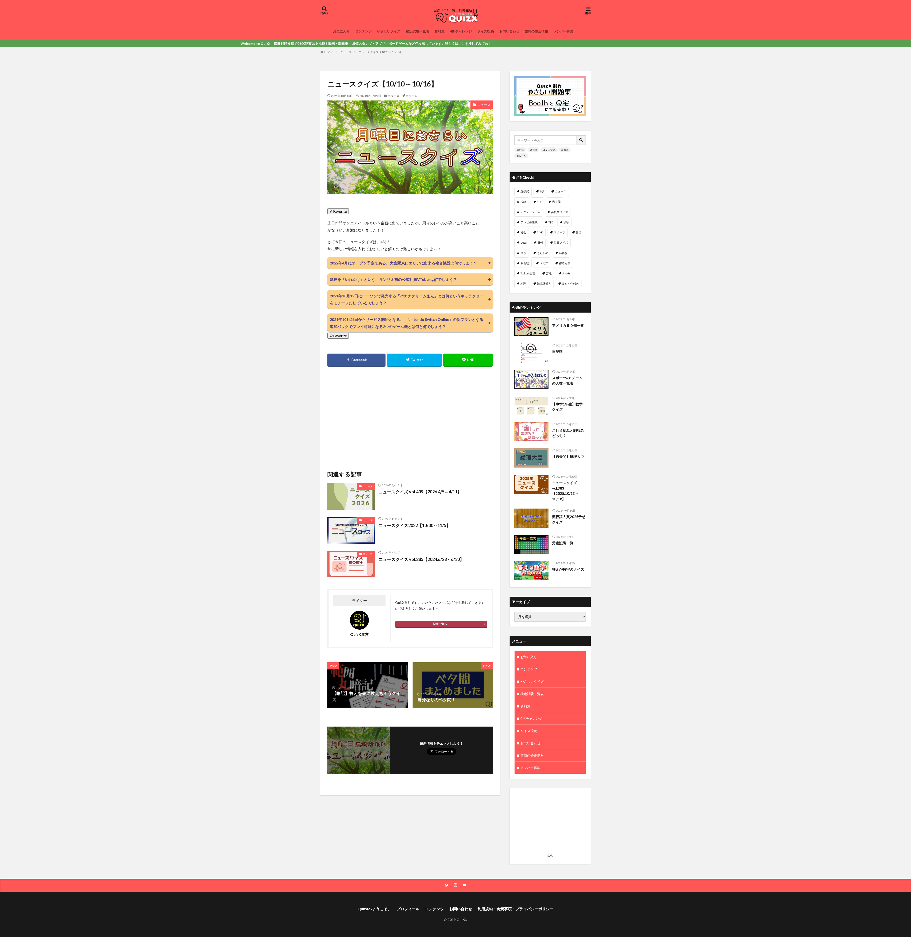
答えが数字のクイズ (568, 569)
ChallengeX (549, 149)
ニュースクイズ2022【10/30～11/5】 (414, 525)
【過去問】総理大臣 (568, 456)
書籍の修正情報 (536, 31)
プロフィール (408, 908)
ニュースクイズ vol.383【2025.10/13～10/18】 (565, 491)
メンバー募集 (563, 31)
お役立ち (521, 155)
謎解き (564, 149)
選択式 (520, 149)
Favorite (340, 211)
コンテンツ (363, 31)
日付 (540, 242)
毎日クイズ (561, 242)
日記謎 (557, 351)
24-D (540, 232)
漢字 (566, 222)
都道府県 (564, 263)
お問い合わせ (509, 31)
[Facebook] (356, 360)
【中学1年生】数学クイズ (567, 407)
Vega (524, 242)
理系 (523, 253)
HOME (328, 52)
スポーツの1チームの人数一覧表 (567, 380)
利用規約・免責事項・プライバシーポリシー (515, 908)
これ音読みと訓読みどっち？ (568, 433)
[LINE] (468, 360)
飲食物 (525, 263)
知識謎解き (544, 283)
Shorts (566, 273)
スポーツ (559, 232)
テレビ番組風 (529, 222)
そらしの (542, 253)
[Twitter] (414, 360)
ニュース (346, 52)
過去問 (533, 149)
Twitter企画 (528, 273)
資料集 (440, 31)
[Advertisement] (368, 413)
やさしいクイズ (388, 31)
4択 (539, 202)
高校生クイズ (559, 212)
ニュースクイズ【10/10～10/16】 (380, 52)
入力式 (544, 263)
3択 (542, 191)
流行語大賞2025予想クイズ (569, 519)
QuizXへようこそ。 (374, 908)
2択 (550, 222)
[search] (581, 140)
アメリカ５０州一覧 (568, 325)
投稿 (523, 202)
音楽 (578, 232)
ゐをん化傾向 (570, 283)
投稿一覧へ (440, 624)
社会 (523, 232)
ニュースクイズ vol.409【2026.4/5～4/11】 (420, 491)
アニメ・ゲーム (530, 212)
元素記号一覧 (562, 543)
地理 (523, 283)
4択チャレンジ (461, 31)
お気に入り (341, 31)
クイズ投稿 (485, 31)
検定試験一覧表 (417, 31)
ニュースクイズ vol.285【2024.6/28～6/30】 (421, 559)
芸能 (549, 273)
